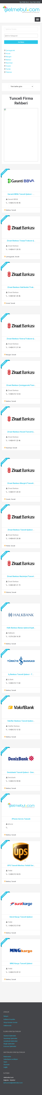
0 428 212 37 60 (14, 926)
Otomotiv (7, 1064)
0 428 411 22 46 (14, 441)
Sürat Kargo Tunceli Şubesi (21, 917)
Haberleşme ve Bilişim (11, 1059)
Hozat (8, 54)
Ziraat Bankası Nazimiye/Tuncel (20, 576)
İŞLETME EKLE (24, 2)
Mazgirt (8, 57)
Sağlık (6, 1067)
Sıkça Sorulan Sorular (10, 1022)
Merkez (8, 60)
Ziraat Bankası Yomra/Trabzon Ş (20, 339)
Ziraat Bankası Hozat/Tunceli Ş (20, 432)
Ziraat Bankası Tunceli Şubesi (20, 530)
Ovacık (8, 66)
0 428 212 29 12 (14, 972)
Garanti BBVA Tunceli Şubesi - (20, 194)
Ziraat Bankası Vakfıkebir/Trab (20, 287)
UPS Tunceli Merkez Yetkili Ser (20, 865)
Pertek (8, 69)
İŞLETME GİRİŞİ (35, 2)
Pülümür (9, 72)
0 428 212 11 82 (14, 683)
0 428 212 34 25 (14, 874)
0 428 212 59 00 (14, 781)
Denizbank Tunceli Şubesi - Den (20, 772)
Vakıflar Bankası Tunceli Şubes (20, 721)
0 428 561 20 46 (14, 296)
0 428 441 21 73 (14, 585)
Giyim (5, 1062)
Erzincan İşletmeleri (10, 1046)
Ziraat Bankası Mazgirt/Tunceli (20, 483)
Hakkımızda (7, 1025)
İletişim (6, 1016)
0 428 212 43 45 (14, 203)
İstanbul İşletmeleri (10, 1036)
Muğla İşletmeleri (9, 1044)
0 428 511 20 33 (14, 492)
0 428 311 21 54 (14, 347)
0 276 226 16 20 (14, 637)
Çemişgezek (10, 50)
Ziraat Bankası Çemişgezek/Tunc (20, 385)
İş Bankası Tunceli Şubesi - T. (20, 674)
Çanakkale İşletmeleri (10, 1041)
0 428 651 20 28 (14, 539)
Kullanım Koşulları (9, 1019)
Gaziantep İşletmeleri (10, 1038)
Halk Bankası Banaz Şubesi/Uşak (20, 628)
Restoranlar (7, 1056)
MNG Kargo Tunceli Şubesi (21, 963)
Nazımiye (9, 63)
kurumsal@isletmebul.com (14, 1083)
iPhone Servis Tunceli (21, 819)
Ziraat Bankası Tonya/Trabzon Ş (20, 241)
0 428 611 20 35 (14, 249)
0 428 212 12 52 (14, 730)
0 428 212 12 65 (14, 394)
